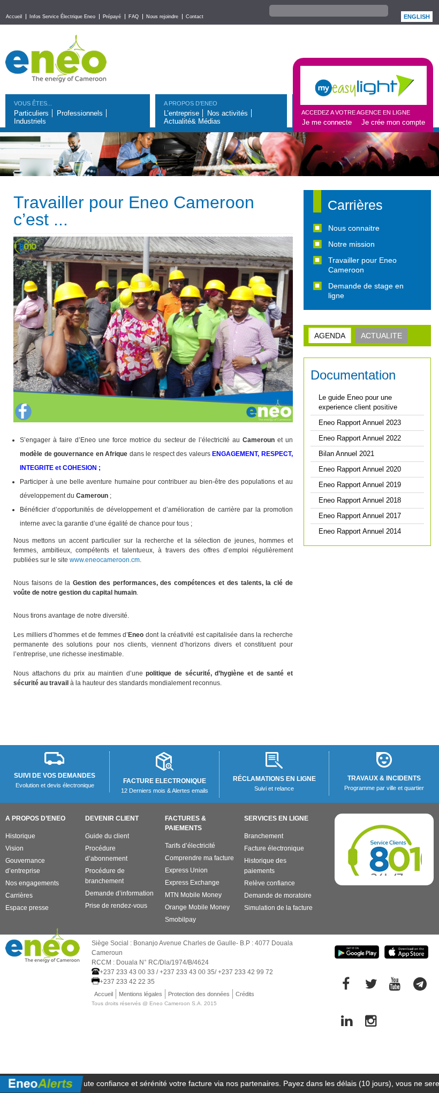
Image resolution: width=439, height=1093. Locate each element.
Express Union (186, 870)
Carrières (19, 895)
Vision (14, 848)
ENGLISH (417, 16)
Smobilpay (180, 919)
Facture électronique (274, 848)
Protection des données (199, 994)
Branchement (263, 836)
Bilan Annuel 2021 (346, 454)
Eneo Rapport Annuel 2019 (360, 485)
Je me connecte (327, 122)
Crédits (245, 994)
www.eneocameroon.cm (105, 560)
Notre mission (351, 244)
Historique (20, 836)
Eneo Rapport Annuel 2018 (360, 500)
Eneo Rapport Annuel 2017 (360, 516)
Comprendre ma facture (199, 858)
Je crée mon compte (393, 122)
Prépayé (112, 16)
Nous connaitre (354, 228)
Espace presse (27, 908)
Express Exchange (192, 882)
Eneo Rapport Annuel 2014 (360, 531)
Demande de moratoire (278, 895)
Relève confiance (269, 883)
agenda (329, 335)
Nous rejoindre (162, 16)
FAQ (133, 16)
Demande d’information (119, 893)
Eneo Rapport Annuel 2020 (360, 469)
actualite (381, 335)
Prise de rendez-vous (116, 905)
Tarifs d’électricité (190, 845)
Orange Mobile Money (197, 907)
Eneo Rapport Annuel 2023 (360, 423)
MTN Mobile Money (193, 895)
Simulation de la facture (278, 908)
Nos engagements (32, 883)
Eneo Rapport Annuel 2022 (360, 438)
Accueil (14, 16)
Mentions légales (140, 994)
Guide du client (107, 836)
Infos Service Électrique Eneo (62, 16)
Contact (194, 16)
